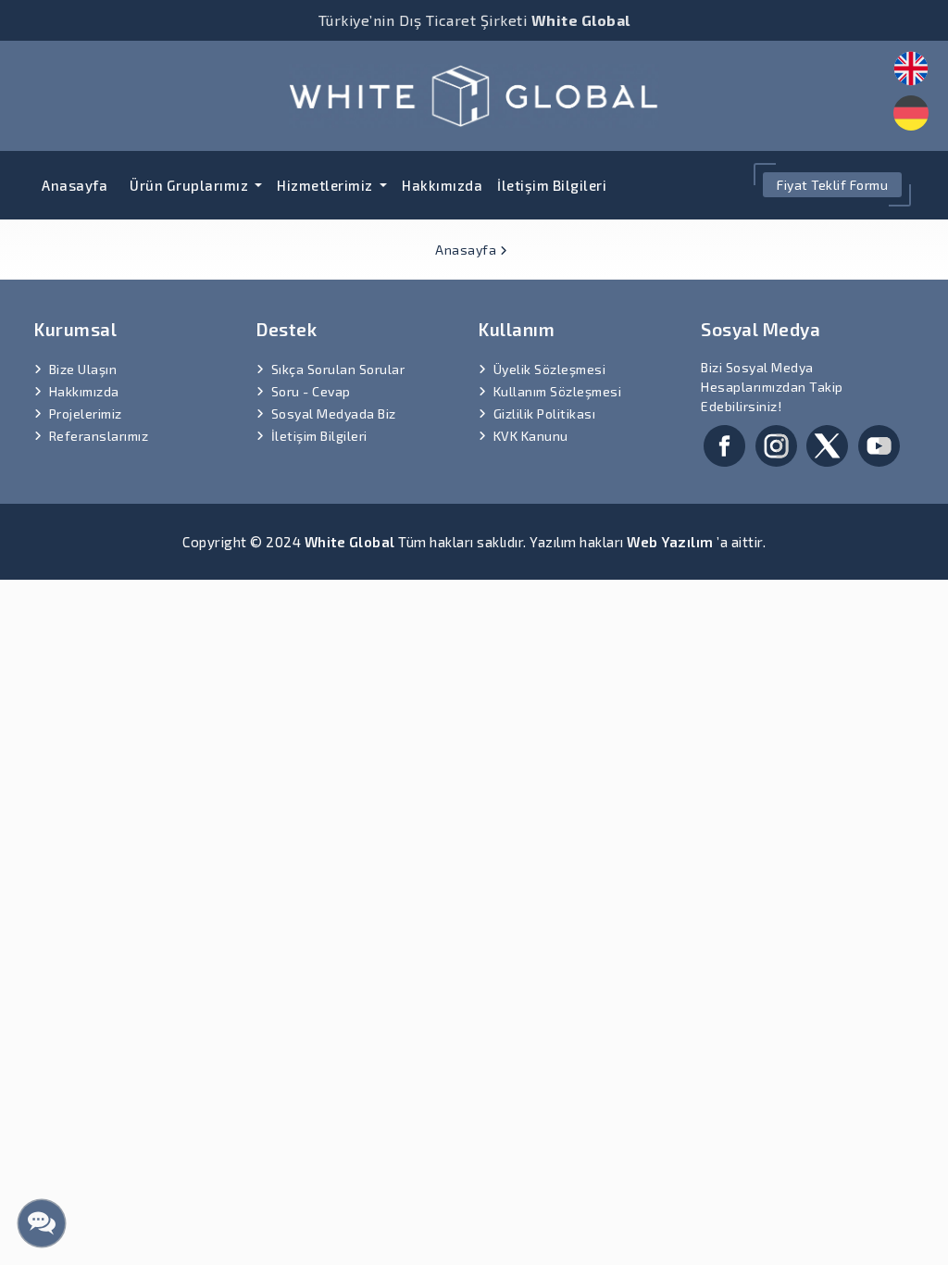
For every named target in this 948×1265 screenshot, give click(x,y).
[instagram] (776, 443)
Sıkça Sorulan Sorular (338, 369)
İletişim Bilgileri (551, 185)
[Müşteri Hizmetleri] (42, 1223)
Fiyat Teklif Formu (832, 185)
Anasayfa (74, 185)
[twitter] (827, 443)
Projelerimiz (85, 413)
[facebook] (724, 443)
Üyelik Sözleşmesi (549, 369)
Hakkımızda (442, 185)
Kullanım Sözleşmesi (557, 391)
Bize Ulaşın (83, 369)
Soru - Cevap (311, 391)
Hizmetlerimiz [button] (326, 185)
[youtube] (879, 443)
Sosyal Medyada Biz (333, 413)
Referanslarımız (99, 436)
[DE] (911, 113)
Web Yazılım (670, 541)
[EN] (911, 68)
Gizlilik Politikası (544, 413)
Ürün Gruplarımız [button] (191, 185)
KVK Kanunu (530, 436)
